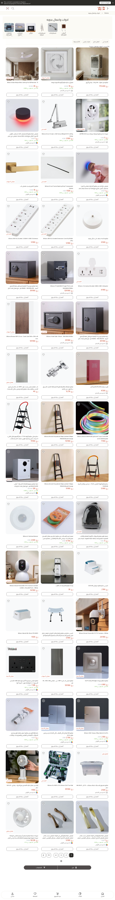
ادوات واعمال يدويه (94, 13)
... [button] (52, 855)
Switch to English (105, 2)
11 (48, 855)
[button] (44, 855)
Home (106, 13)
